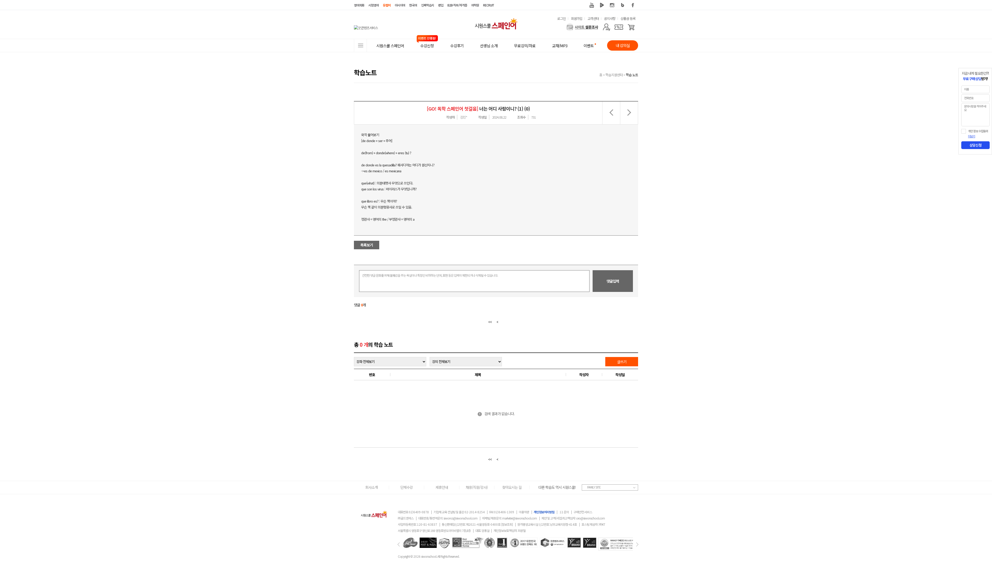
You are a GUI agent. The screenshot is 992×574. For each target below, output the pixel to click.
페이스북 (633, 5)
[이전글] (611, 113)
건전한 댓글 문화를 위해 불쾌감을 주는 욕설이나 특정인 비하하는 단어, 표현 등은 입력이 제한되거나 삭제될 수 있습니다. (430, 275)
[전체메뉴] (360, 45)
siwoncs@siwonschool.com (460, 518)
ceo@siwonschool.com (590, 518)
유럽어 (387, 5)
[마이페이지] (606, 27)
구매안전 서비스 (583, 512)
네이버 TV (602, 5)
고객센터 (593, 18)
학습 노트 (632, 74)
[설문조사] (582, 27)
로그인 (561, 18)
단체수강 (406, 487)
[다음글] (629, 113)
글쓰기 (621, 361)
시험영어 (373, 5)
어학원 (475, 5)
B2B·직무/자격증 (457, 5)
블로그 (622, 5)
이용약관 (524, 512)
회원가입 (576, 18)
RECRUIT (488, 5)
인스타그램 (612, 5)
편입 (440, 5)
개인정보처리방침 (544, 512)
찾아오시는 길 (512, 487)
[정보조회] (507, 524)
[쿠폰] (619, 27)
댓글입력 (613, 281)
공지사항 (609, 18)
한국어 (413, 5)
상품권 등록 (628, 18)
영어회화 (359, 5)
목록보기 (366, 244)
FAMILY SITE (594, 487)
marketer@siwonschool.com (519, 518)
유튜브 (591, 5)
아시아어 (400, 5)
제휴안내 (442, 487)
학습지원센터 (614, 74)
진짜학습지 (427, 5)
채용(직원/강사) (477, 487)
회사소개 (371, 487)
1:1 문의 (564, 512)
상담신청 (975, 145)
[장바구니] (631, 27)
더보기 (971, 136)
